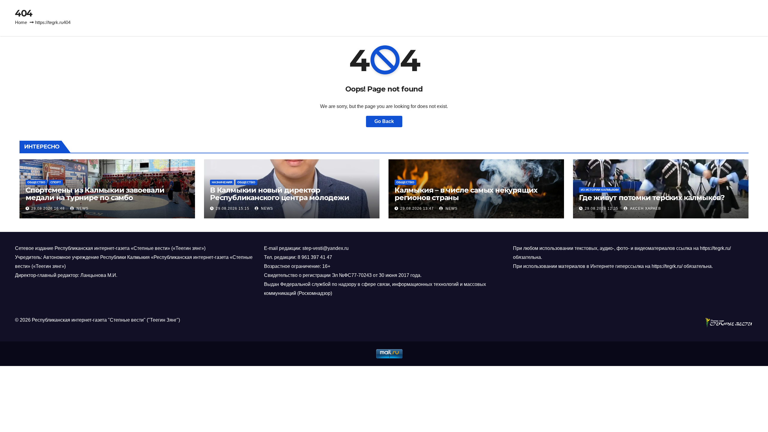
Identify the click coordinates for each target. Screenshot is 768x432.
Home (21, 22)
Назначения (222, 182)
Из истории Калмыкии (600, 189)
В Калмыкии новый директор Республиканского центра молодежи (279, 194)
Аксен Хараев (645, 208)
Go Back (384, 121)
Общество (36, 182)
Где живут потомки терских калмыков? (651, 197)
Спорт (55, 182)
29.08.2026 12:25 (601, 208)
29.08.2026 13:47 (417, 208)
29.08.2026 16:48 (48, 208)
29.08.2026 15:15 (232, 208)
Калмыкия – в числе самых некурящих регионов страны (465, 194)
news (81, 208)
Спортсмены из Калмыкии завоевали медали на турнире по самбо (95, 194)
